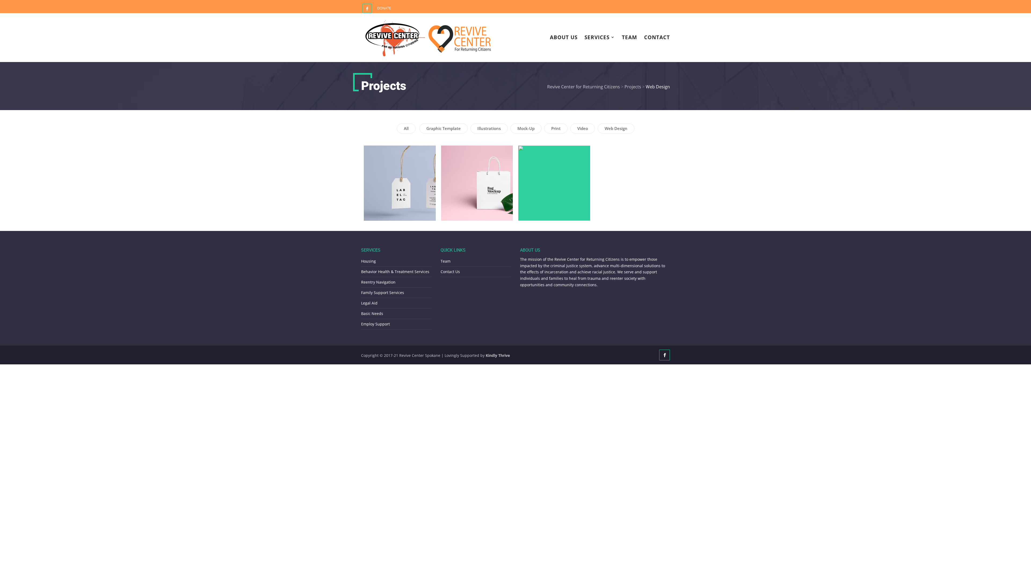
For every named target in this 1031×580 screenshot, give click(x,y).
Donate (384, 8)
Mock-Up (526, 128)
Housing (368, 261)
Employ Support (375, 324)
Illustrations (489, 128)
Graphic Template (443, 128)
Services (597, 38)
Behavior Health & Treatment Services (395, 271)
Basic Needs (372, 313)
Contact (657, 38)
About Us (564, 38)
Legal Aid (369, 303)
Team (629, 38)
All (406, 128)
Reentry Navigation (378, 282)
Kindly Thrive (498, 355)
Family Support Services (382, 292)
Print (556, 128)
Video (582, 128)
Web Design (616, 128)
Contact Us (450, 271)
